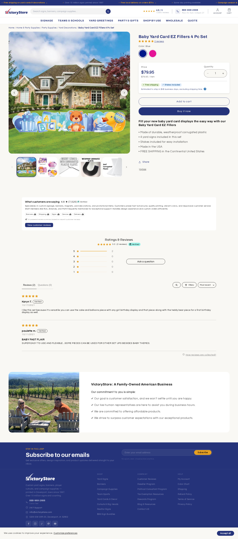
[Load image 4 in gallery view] (69, 167)
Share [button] (145, 162)
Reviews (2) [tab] (29, 285)
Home (12, 28)
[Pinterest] (48, 523)
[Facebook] (28, 523)
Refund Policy (185, 494)
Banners (101, 484)
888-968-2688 (37, 500)
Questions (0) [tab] (45, 285)
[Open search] (177, 285)
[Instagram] (35, 523)
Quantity (208, 67)
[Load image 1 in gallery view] (26, 167)
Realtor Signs (104, 509)
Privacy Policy (185, 504)
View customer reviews (39, 225)
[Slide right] (124, 92)
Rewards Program (146, 499)
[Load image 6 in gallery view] (112, 167)
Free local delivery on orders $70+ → (139, 3)
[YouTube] (55, 523)
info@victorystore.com (40, 512)
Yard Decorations (67, 28)
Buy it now (184, 111)
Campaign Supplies (107, 489)
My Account (184, 479)
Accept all (225, 533)
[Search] (108, 11)
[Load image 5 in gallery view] (91, 167)
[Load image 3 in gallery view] (48, 167)
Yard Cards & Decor (107, 499)
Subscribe (203, 452)
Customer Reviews (146, 479)
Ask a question (145, 261)
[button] (146, 41)
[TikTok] (42, 523)
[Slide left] (14, 92)
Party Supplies (49, 28)
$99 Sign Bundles (106, 514)
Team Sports (103, 494)
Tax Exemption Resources (150, 494)
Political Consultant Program (152, 489)
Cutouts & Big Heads (107, 504)
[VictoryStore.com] (16, 11)
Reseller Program (146, 484)
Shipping (182, 489)
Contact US (143, 509)
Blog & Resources (146, 504)
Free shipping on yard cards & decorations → (26, 3)
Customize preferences (65, 533)
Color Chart (183, 484)
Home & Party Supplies (28, 28)
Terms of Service (186, 499)
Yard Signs (102, 479)
